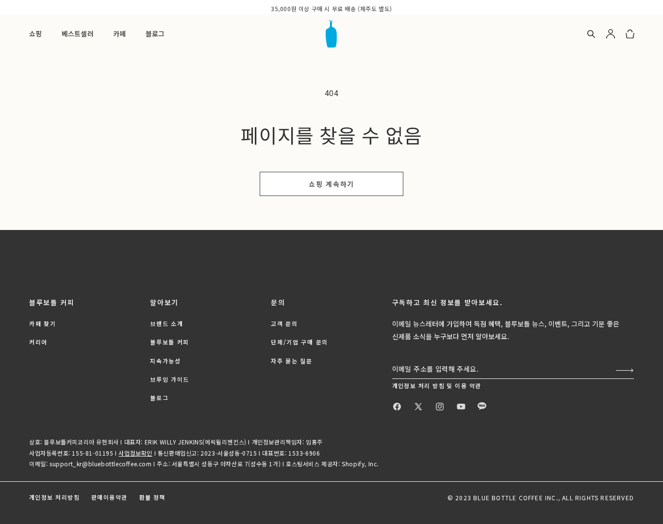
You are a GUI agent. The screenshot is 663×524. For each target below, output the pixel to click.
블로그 (155, 33)
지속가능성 (165, 361)
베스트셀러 (78, 33)
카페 (119, 33)
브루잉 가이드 (169, 379)
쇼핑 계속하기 (331, 184)
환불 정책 (152, 497)
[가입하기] (622, 370)
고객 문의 (284, 324)
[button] (97, 34)
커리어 (38, 342)
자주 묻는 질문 (291, 361)
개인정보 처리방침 (54, 497)
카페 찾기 (42, 324)
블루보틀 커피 (169, 342)
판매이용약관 (109, 497)
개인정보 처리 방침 (419, 385)
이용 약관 (468, 385)
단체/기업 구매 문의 (299, 342)
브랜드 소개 (166, 324)
